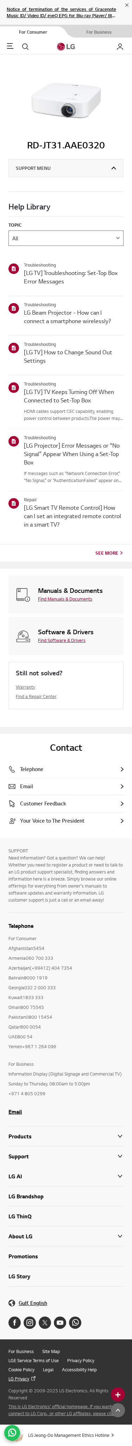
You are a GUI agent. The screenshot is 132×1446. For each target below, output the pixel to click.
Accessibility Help (79, 1369)
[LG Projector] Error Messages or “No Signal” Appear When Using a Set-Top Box (72, 453)
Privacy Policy (80, 1360)
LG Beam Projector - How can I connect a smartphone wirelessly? (67, 316)
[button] (66, 1156)
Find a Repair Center (36, 696)
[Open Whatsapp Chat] (12, 1433)
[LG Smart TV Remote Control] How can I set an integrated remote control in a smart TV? (72, 515)
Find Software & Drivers (62, 640)
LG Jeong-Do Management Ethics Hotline (68, 1435)
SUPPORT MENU (33, 168)
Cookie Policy (21, 1369)
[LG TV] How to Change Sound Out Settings (68, 356)
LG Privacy (18, 1378)
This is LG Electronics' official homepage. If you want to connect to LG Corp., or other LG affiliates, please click (62, 1410)
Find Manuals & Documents (65, 599)
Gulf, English (33, 1303)
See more (106, 553)
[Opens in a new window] (14, 1323)
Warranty (25, 687)
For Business (21, 1351)
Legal (48, 1369)
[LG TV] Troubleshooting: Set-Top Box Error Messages (71, 277)
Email (15, 1111)
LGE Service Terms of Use (33, 1360)
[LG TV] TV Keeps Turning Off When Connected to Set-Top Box (69, 396)
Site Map (51, 1351)
